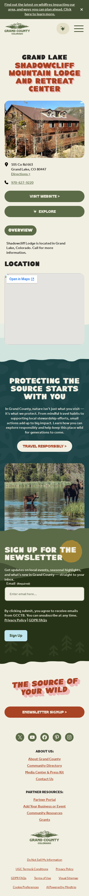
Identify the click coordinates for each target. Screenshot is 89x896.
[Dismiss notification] (81, 9)
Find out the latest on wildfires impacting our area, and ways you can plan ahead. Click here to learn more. (40, 9)
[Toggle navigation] (78, 28)
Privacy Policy (15, 620)
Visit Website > (45, 196)
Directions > (20, 174)
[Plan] (62, 28)
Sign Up (15, 635)
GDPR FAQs (38, 620)
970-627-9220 (22, 182)
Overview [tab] (20, 230)
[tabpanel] (45, 248)
